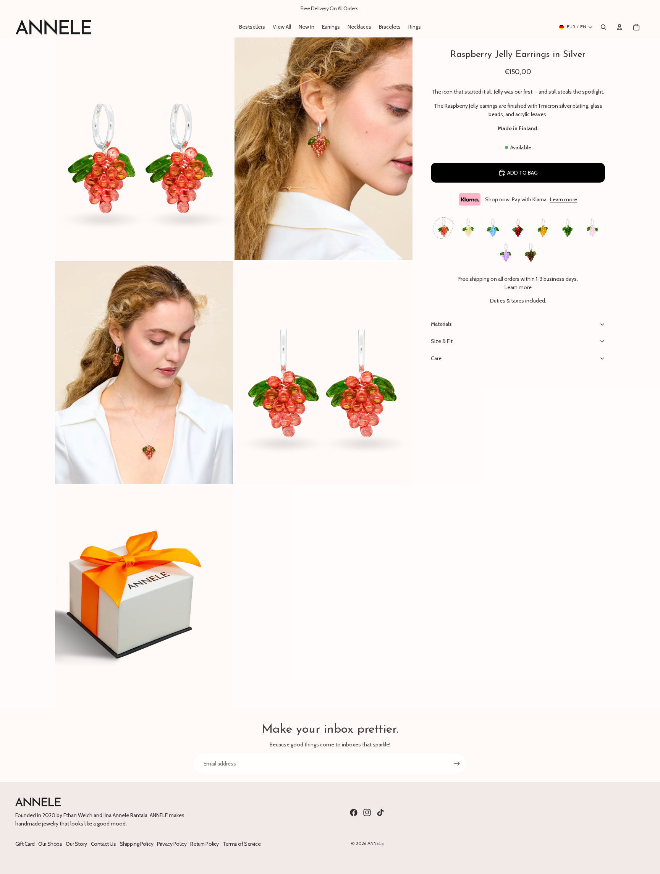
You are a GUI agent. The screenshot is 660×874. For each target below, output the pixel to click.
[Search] (603, 27)
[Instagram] (367, 812)
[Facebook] (353, 812)
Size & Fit (442, 341)
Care (436, 358)
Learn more (563, 199)
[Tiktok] (380, 812)
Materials (441, 323)
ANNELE (375, 843)
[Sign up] (457, 763)
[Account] (619, 27)
